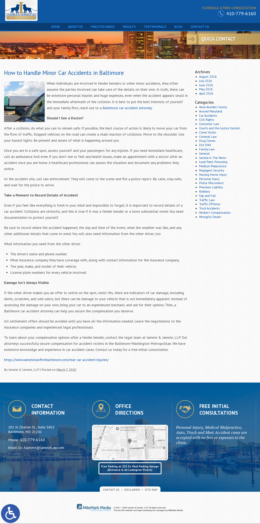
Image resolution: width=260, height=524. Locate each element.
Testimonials (155, 27)
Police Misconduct (211, 183)
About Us (75, 27)
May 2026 (206, 89)
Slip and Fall (207, 196)
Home (55, 27)
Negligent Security (211, 170)
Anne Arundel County (213, 107)
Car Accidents (208, 115)
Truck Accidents (209, 208)
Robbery (204, 191)
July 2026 (205, 81)
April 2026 (206, 93)
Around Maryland (210, 111)
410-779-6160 (241, 13)
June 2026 (206, 85)
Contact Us (200, 27)
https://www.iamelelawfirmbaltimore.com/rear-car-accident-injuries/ (56, 359)
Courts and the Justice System (219, 128)
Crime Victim (207, 132)
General (204, 153)
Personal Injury (209, 179)
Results (129, 27)
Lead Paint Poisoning (213, 162)
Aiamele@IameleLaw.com (44, 447)
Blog (178, 27)
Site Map (151, 490)
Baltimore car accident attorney (127, 108)
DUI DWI (205, 145)
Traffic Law (207, 200)
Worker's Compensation (215, 212)
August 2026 (208, 76)
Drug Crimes (207, 141)
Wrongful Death (210, 217)
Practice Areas (103, 27)
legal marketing (145, 510)
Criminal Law (208, 137)
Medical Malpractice (212, 166)
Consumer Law (209, 124)
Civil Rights (206, 120)
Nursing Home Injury (213, 175)
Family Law (207, 149)
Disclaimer (132, 490)
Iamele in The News (212, 158)
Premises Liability (211, 187)
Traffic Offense (209, 204)
